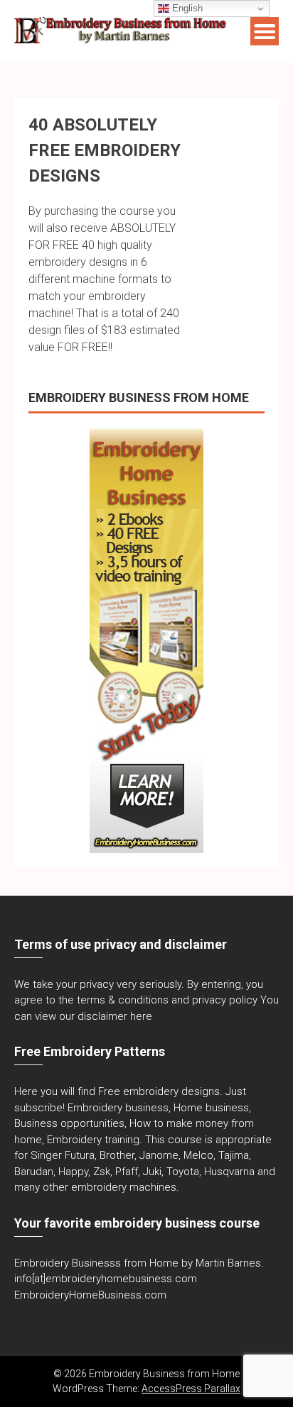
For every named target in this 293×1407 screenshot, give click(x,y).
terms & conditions (123, 1000)
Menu (264, 31)
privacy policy (224, 1000)
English (186, 8)
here (141, 1016)
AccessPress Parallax (191, 1388)
